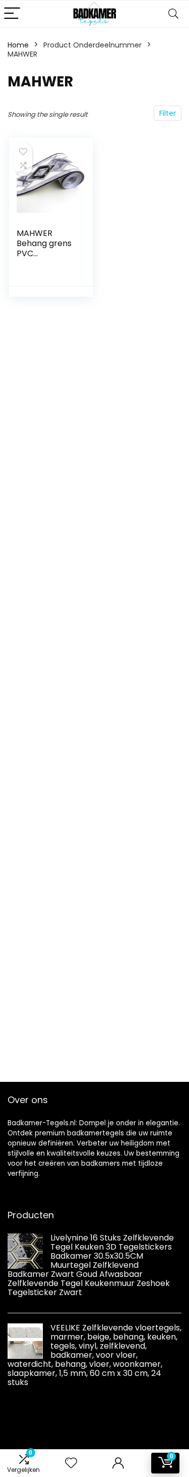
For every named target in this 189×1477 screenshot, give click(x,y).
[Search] (173, 14)
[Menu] (12, 14)
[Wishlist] (71, 1463)
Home (18, 45)
